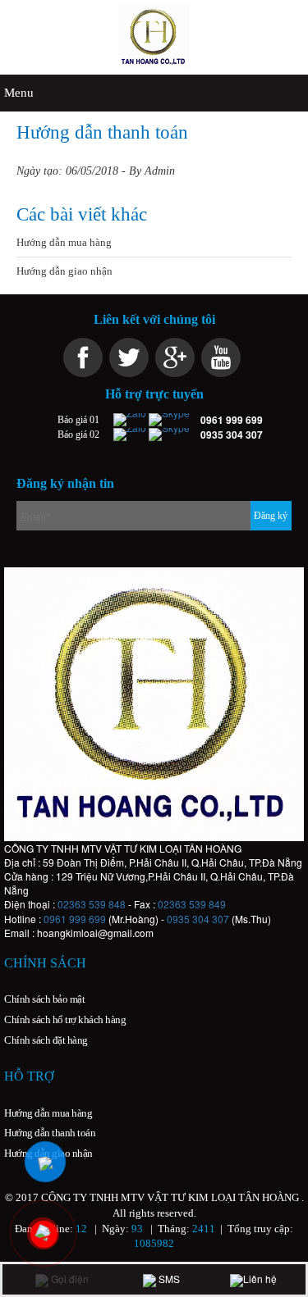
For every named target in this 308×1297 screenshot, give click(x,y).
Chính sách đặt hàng (46, 1040)
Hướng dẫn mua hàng (64, 242)
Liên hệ (260, 1279)
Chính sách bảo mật (44, 999)
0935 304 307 (198, 919)
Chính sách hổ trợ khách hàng (65, 1019)
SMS (168, 1279)
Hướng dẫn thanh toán (49, 1132)
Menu (19, 92)
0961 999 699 (75, 919)
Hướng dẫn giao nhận (64, 271)
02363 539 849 (192, 904)
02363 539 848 (91, 904)
